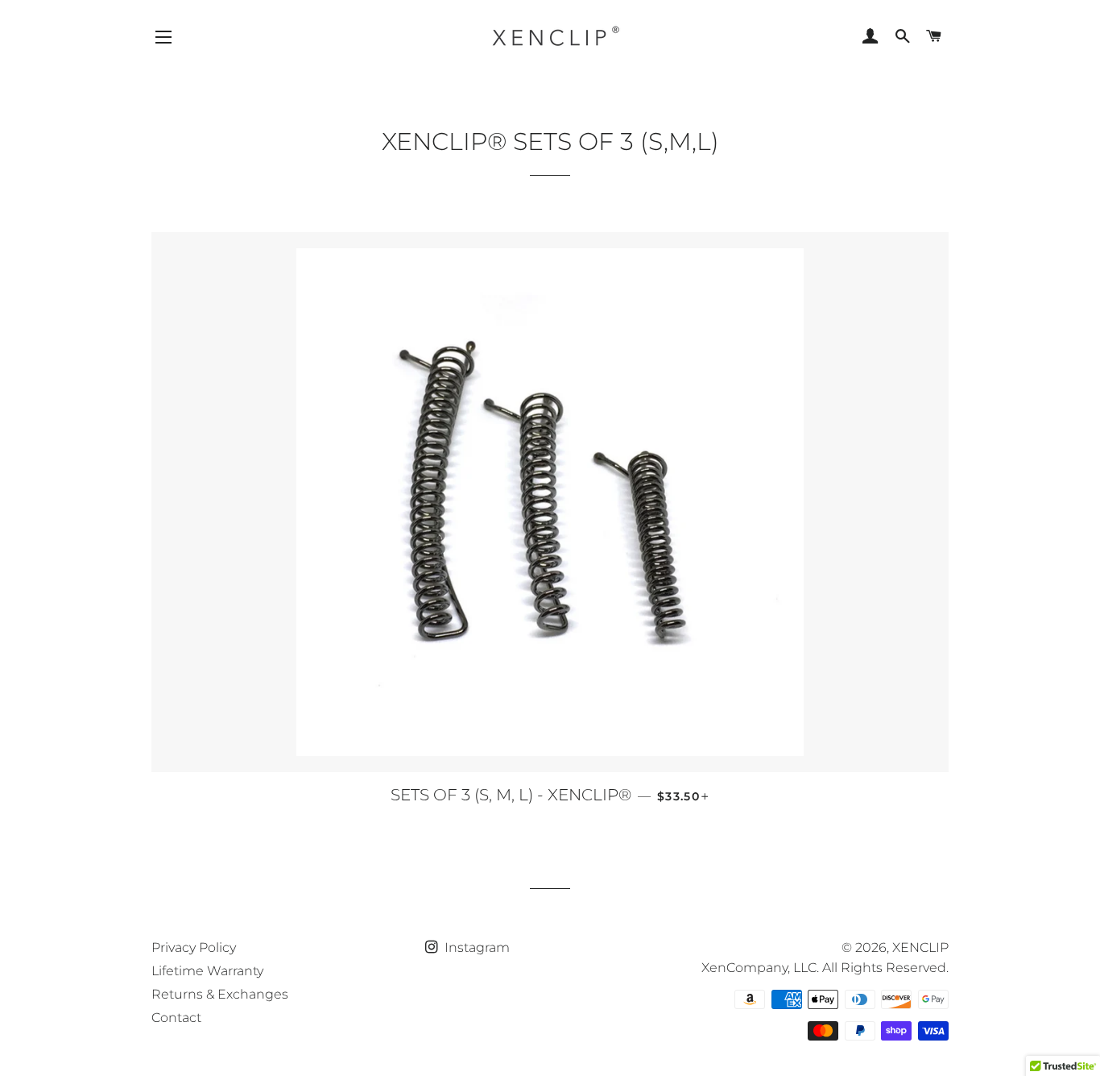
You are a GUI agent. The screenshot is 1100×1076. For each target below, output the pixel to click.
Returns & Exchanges (219, 994)
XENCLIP (920, 947)
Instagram (475, 947)
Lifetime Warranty (207, 970)
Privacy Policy (193, 947)
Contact (176, 1017)
